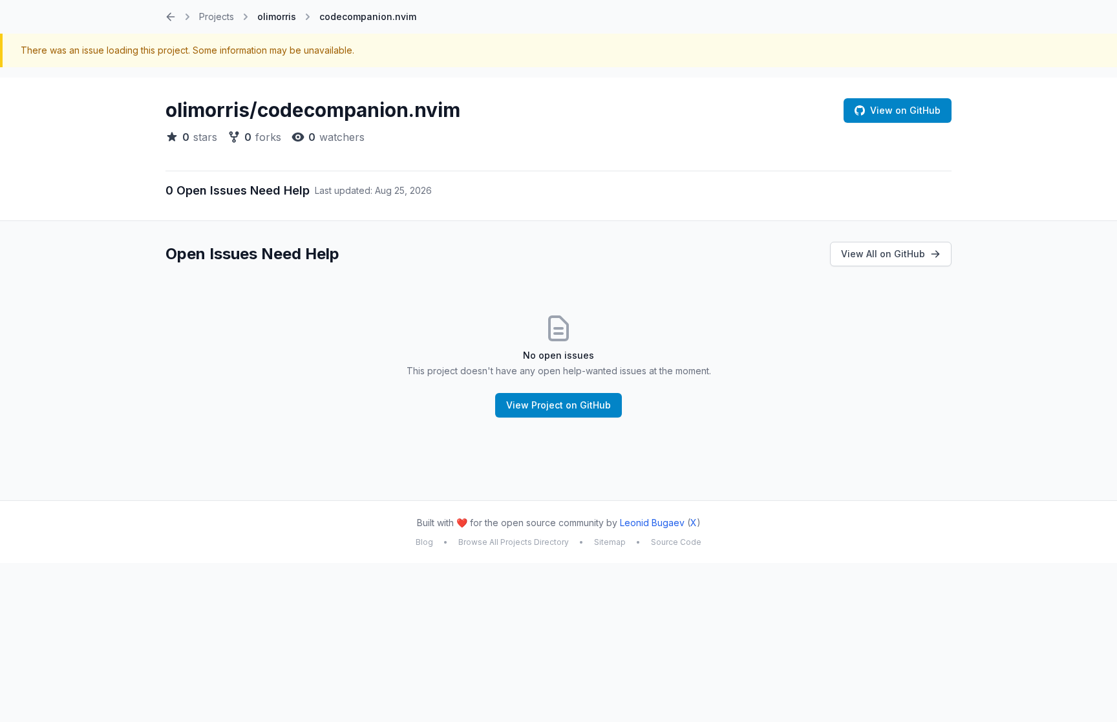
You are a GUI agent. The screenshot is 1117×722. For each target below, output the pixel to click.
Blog (424, 542)
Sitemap (610, 542)
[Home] (170, 17)
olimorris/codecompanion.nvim (312, 110)
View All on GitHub (883, 253)
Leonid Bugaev (652, 522)
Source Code (676, 542)
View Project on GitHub (558, 404)
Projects (216, 16)
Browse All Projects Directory (513, 542)
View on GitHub (905, 110)
